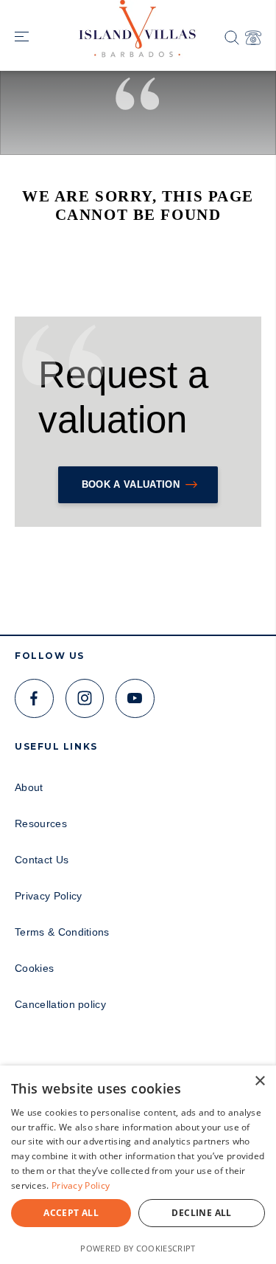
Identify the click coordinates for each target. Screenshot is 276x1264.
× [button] (259, 1081)
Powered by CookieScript (137, 1248)
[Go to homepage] (138, 23)
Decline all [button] (201, 1212)
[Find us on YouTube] (135, 698)
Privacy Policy (48, 896)
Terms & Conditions (62, 932)
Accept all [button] (71, 1212)
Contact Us (41, 860)
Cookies (34, 968)
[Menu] (22, 37)
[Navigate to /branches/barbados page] (253, 38)
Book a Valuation (131, 484)
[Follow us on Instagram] (85, 698)
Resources (41, 823)
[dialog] (138, 1165)
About (29, 787)
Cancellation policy (60, 1004)
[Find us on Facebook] (34, 698)
